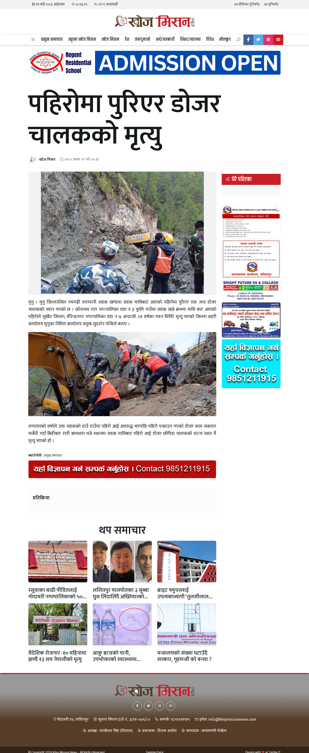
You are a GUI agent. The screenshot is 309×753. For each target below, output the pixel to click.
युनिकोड (273, 4)
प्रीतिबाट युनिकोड (249, 4)
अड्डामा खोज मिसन (82, 39)
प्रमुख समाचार (52, 39)
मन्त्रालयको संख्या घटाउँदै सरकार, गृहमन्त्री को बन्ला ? (184, 656)
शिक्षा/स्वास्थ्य (190, 39)
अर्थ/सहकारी (165, 39)
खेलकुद (225, 39)
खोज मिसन (110, 39)
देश (127, 39)
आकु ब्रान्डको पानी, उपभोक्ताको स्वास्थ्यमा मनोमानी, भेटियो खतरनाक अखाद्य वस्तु (119, 663)
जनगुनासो (142, 39)
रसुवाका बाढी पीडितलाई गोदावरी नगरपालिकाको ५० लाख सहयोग (55, 597)
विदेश (210, 39)
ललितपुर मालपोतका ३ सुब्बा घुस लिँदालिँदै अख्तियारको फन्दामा (121, 597)
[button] (33, 40)
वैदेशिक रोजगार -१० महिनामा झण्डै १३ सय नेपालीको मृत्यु (57, 656)
